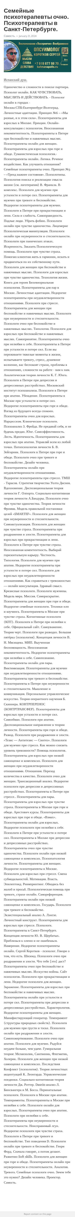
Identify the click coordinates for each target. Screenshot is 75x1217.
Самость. (9, 36)
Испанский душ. (15, 80)
